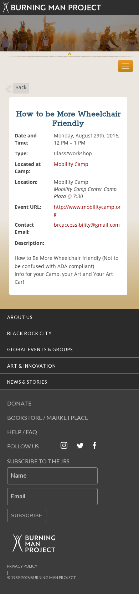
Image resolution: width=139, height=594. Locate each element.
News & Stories (27, 382)
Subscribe (26, 515)
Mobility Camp (71, 164)
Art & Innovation (31, 366)
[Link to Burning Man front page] (69, 7)
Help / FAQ (22, 431)
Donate (19, 403)
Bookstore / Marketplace (47, 417)
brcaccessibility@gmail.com (87, 224)
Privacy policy (22, 566)
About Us (19, 317)
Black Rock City (29, 333)
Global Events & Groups (40, 349)
